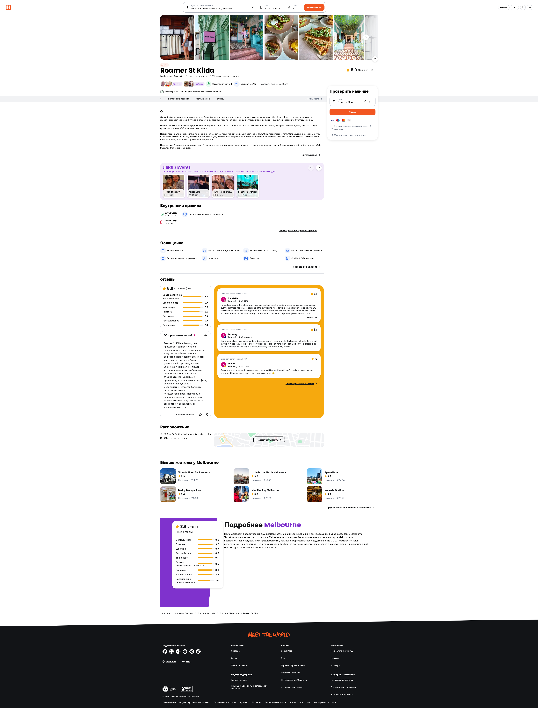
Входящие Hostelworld (342, 694)
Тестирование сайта (275, 702)
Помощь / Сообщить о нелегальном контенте (249, 687)
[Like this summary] (200, 414)
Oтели (234, 658)
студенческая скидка (292, 687)
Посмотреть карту (196, 76)
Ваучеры (256, 702)
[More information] (205, 335)
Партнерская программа (343, 687)
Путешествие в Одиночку (294, 680)
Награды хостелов (290, 672)
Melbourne (166, 76)
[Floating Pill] (366, 37)
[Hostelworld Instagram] (178, 651)
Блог (283, 658)
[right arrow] (319, 168)
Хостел (164, 65)
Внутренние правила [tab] (178, 99)
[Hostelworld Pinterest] (191, 651)
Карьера (335, 665)
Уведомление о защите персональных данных (186, 702)
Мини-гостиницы (239, 665)
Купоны (244, 702)
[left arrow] (311, 168)
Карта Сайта (296, 702)
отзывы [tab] (220, 99)
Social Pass (286, 651)
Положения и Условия (225, 702)
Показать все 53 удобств (273, 84)
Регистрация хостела (342, 680)
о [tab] (161, 99)
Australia (178, 76)
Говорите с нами (239, 680)
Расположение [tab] (203, 99)
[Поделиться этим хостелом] (375, 59)
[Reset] (252, 7)
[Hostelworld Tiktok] (198, 651)
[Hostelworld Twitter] (171, 651)
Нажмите (335, 658)
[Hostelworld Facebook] (165, 651)
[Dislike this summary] (207, 414)
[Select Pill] (523, 7)
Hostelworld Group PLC (342, 651)
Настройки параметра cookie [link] (321, 702)
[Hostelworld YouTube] (185, 651)
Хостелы (235, 651)
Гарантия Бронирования (293, 665)
